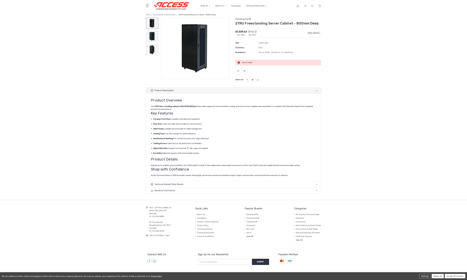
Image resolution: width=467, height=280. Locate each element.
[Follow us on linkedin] (155, 261)
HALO (248, 233)
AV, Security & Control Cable (307, 214)
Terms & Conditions (205, 236)
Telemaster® (251, 222)
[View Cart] (319, 7)
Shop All (204, 6)
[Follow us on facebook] (149, 261)
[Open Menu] (148, 5)
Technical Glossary (205, 229)
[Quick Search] (312, 7)
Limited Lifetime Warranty (208, 222)
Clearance (300, 218)
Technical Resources (255, 6)
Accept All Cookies (455, 276)
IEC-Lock (250, 229)
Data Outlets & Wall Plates (307, 229)
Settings (425, 276)
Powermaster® (252, 218)
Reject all (438, 276)
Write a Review (314, 33)
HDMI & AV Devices (304, 236)
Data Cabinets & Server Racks (308, 225)
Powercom (250, 225)
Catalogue (236, 6)
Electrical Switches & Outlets (308, 233)
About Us (219, 6)
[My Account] (297, 7)
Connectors (301, 222)
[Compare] (305, 7)
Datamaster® (252, 214)
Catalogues (202, 218)
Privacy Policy (203, 225)
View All (249, 236)
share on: (239, 79)
